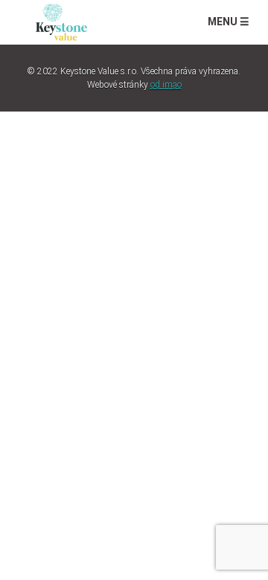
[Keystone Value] (61, 20)
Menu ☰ (228, 22)
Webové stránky (134, 85)
